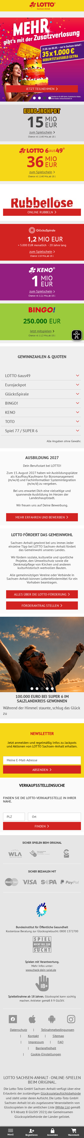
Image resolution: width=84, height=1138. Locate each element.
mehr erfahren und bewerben (40, 517)
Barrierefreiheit (46, 1048)
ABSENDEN (40, 770)
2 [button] (39, 98)
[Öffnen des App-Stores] (32, 1019)
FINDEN (40, 826)
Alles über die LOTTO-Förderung (40, 594)
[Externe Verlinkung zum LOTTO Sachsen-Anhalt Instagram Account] (71, 1019)
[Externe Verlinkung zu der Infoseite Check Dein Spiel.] (42, 944)
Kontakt (33, 1036)
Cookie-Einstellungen (46, 1054)
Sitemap (58, 1036)
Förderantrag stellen (40, 605)
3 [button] (44, 98)
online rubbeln (40, 212)
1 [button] (34, 98)
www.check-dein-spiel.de (41, 970)
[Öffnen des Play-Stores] (52, 1019)
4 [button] (49, 98)
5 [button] (52, 688)
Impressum (36, 1042)
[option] (42, 60)
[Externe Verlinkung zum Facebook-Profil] (13, 1019)
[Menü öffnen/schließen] (10, 1132)
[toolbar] (42, 668)
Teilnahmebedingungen (57, 1030)
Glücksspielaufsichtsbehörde (61, 1093)
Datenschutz (18, 1030)
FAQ (60, 1042)
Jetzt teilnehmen (40, 89)
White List (63, 1107)
